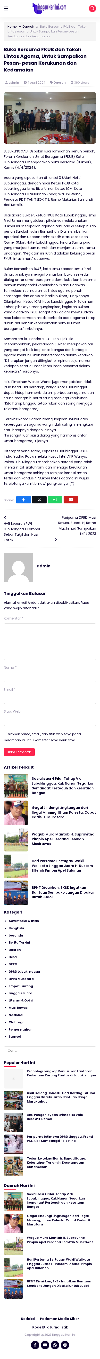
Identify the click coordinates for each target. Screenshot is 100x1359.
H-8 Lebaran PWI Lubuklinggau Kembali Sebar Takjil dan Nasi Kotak (22, 531)
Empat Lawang (21, 986)
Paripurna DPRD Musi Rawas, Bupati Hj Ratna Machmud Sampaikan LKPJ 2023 (77, 525)
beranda (16, 935)
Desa (13, 957)
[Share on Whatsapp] (55, 499)
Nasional (16, 1015)
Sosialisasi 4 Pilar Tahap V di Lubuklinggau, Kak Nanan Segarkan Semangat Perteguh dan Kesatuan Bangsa (63, 785)
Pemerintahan (21, 1029)
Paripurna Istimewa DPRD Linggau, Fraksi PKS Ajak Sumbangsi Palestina (60, 1139)
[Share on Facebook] (23, 499)
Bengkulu (16, 928)
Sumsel (15, 1036)
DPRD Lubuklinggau (24, 972)
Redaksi (28, 1318)
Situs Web (12, 711)
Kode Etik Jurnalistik (50, 1327)
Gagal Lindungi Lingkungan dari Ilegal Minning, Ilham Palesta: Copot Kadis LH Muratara (64, 812)
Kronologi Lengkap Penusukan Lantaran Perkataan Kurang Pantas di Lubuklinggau (61, 1073)
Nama (10, 667)
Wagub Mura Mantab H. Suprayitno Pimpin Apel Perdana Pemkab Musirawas (63, 839)
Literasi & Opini (21, 1000)
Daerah (60, 82)
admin (14, 82)
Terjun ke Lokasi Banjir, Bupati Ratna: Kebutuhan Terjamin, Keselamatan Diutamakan (56, 1162)
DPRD (13, 964)
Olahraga (17, 1022)
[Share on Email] (71, 499)
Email (10, 689)
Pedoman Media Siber (59, 1318)
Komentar (14, 618)
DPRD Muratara (21, 979)
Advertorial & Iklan (24, 921)
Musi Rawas (18, 1008)
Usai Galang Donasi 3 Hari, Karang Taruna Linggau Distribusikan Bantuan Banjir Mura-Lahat (61, 1097)
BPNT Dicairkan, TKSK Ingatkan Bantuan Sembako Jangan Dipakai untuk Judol (63, 892)
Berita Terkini (19, 942)
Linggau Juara (20, 993)
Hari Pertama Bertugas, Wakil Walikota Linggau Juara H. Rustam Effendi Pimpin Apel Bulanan (62, 865)
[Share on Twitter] (39, 499)
